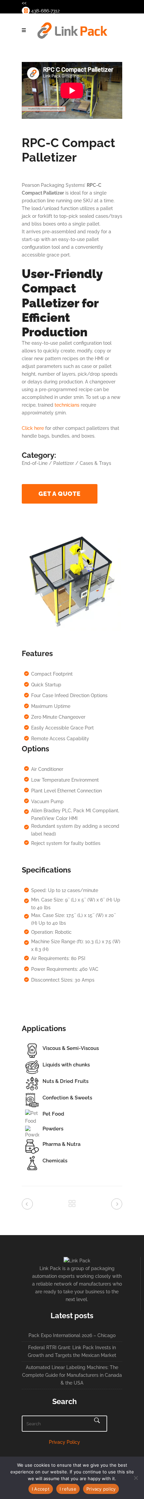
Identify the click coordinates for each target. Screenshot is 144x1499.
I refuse (68, 1489)
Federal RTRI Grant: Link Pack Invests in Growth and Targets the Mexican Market (72, 1351)
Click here (33, 428)
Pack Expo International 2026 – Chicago (72, 1335)
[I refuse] (135, 1477)
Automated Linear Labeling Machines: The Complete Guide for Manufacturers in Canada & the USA (72, 1375)
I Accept (41, 1489)
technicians (67, 405)
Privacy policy (101, 1489)
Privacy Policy (64, 1442)
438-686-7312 (45, 10)
